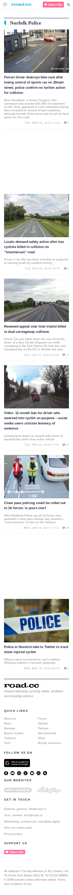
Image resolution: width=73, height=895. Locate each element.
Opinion (43, 723)
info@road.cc (37, 809)
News (7, 723)
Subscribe (55, 4)
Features (10, 738)
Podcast (43, 728)
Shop (41, 738)
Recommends (47, 733)
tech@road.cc (33, 815)
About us (10, 718)
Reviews (9, 728)
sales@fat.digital (49, 821)
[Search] (68, 4)
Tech (7, 743)
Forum (42, 718)
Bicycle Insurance (49, 743)
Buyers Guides (14, 733)
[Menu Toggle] (5, 4)
